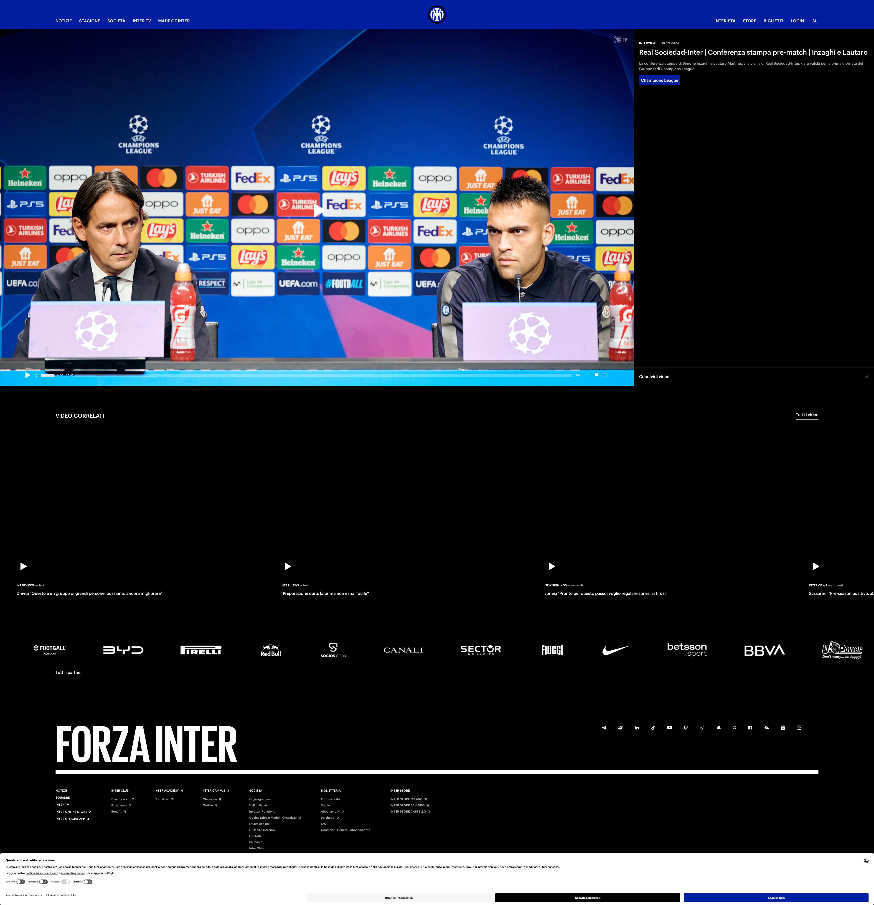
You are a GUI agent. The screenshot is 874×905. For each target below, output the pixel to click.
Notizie (62, 791)
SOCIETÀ (116, 20)
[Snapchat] (719, 727)
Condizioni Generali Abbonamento (345, 830)
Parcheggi (328, 818)
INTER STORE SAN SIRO (407, 805)
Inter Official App (70, 819)
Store (749, 20)
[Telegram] (604, 727)
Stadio (325, 805)
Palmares (255, 842)
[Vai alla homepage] (437, 15)
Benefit (116, 811)
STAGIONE (89, 20)
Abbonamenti (330, 811)
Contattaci (162, 799)
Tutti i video (807, 414)
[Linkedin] (637, 727)
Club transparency (262, 830)
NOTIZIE (64, 20)
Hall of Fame (258, 805)
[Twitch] (686, 727)
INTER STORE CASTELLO (408, 811)
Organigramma (260, 799)
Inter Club (120, 791)
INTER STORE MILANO (406, 799)
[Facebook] (750, 727)
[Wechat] (766, 727)
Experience (119, 805)
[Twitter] (734, 727)
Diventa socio (120, 799)
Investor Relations (262, 811)
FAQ (324, 824)
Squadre (63, 798)
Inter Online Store (71, 812)
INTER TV (142, 20)
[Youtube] (669, 727)
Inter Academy (167, 791)
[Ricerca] (814, 20)
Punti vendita (330, 799)
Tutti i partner (69, 672)
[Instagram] (702, 727)
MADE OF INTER (174, 20)
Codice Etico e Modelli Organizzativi (275, 818)
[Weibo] (620, 727)
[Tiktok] (653, 727)
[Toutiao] (799, 727)
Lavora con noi (259, 824)
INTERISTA (725, 20)
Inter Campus (214, 791)
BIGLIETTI (773, 20)
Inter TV (62, 805)
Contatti (255, 836)
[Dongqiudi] (783, 727)
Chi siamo (210, 799)
